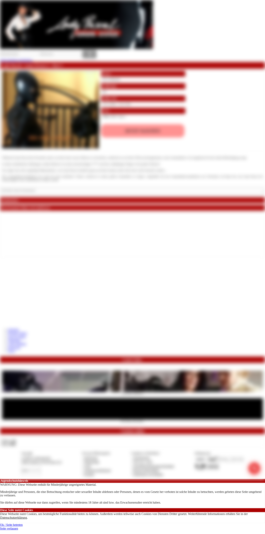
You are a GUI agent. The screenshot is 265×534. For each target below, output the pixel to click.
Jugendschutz (141, 458)
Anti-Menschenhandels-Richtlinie (153, 466)
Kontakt (89, 474)
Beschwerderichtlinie (146, 470)
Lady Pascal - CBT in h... (132, 393)
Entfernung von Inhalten (148, 474)
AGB (87, 466)
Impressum (91, 458)
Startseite (13, 329)
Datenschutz (91, 462)
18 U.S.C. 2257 (143, 462)
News (11, 351)
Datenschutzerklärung (13, 517)
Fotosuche (14, 347)
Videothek (14, 340)
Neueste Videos (17, 333)
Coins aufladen (17, 343)
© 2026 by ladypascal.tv (36, 458)
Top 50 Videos (17, 336)
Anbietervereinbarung (97, 470)
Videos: (8, 440)
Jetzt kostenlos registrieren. (16, 60)
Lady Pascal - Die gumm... (133, 421)
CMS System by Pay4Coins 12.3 (41, 462)
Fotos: (8, 444)
